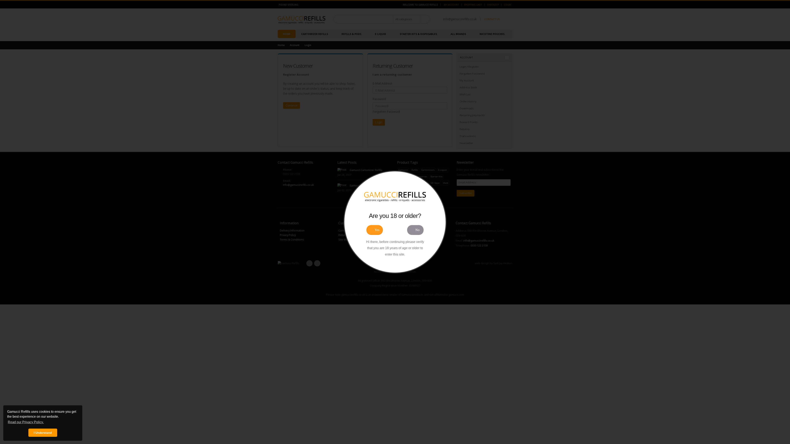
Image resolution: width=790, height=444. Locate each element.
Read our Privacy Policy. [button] (26, 422)
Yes (377, 230)
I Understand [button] (43, 432)
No (417, 230)
